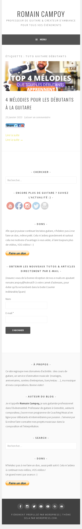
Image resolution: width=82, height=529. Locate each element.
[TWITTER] (34, 506)
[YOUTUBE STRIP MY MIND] (48, 506)
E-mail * (10, 313)
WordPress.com (46, 518)
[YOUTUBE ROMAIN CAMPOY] (41, 506)
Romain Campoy (41, 14)
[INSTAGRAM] (27, 506)
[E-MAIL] (62, 506)
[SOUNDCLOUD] (55, 506)
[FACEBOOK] (20, 506)
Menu (43, 39)
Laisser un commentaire (37, 117)
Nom (8, 299)
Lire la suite (12, 135)
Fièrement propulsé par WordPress (35, 514)
